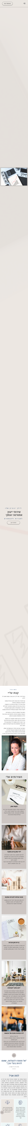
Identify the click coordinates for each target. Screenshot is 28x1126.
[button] (24, 4)
